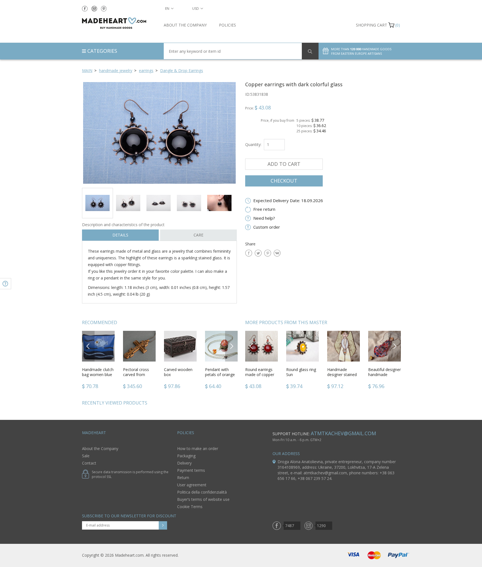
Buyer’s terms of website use (203, 499)
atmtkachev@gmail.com (343, 433)
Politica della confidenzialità (202, 492)
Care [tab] (198, 235)
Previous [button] (88, 346)
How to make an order (197, 448)
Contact (89, 463)
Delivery (184, 463)
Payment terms (191, 470)
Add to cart (283, 164)
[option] (159, 133)
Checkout (284, 180)
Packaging (186, 455)
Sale (86, 455)
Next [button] (231, 346)
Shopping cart (371, 25)
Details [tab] (120, 235)
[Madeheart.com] (118, 23)
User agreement (191, 484)
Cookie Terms (190, 506)
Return (183, 477)
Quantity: (253, 144)
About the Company (185, 25)
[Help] (5, 283)
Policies (227, 25)
